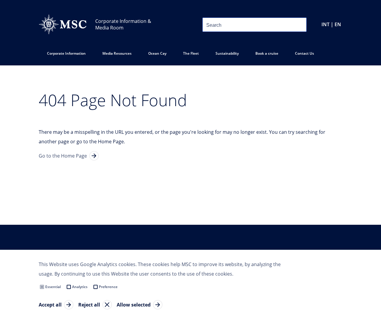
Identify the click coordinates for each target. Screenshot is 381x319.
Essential (53, 286)
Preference (108, 286)
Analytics (80, 286)
